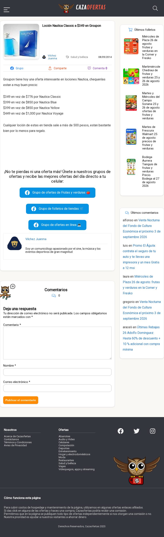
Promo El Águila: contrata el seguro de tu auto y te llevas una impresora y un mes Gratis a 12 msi (141, 257)
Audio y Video (67, 439)
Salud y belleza (79, 56)
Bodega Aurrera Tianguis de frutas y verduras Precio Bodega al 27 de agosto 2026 (150, 171)
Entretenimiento (68, 451)
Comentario (12, 325)
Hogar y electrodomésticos (74, 454)
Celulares (64, 442)
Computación (66, 445)
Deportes (64, 448)
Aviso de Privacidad (15, 445)
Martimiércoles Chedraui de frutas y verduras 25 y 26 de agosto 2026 (152, 75)
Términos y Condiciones (18, 442)
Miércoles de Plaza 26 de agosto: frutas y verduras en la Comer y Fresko (150, 47)
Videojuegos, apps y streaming (77, 469)
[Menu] (7, 8)
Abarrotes (64, 436)
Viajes (62, 466)
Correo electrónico (16, 382)
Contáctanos (11, 439)
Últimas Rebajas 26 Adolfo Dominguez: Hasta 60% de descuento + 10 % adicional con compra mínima (141, 338)
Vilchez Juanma (35, 239)
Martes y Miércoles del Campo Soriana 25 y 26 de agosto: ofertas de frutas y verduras (151, 105)
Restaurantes (66, 460)
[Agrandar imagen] (21, 25)
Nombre (9, 365)
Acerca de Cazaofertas (17, 436)
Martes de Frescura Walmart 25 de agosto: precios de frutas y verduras (149, 137)
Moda (62, 457)
